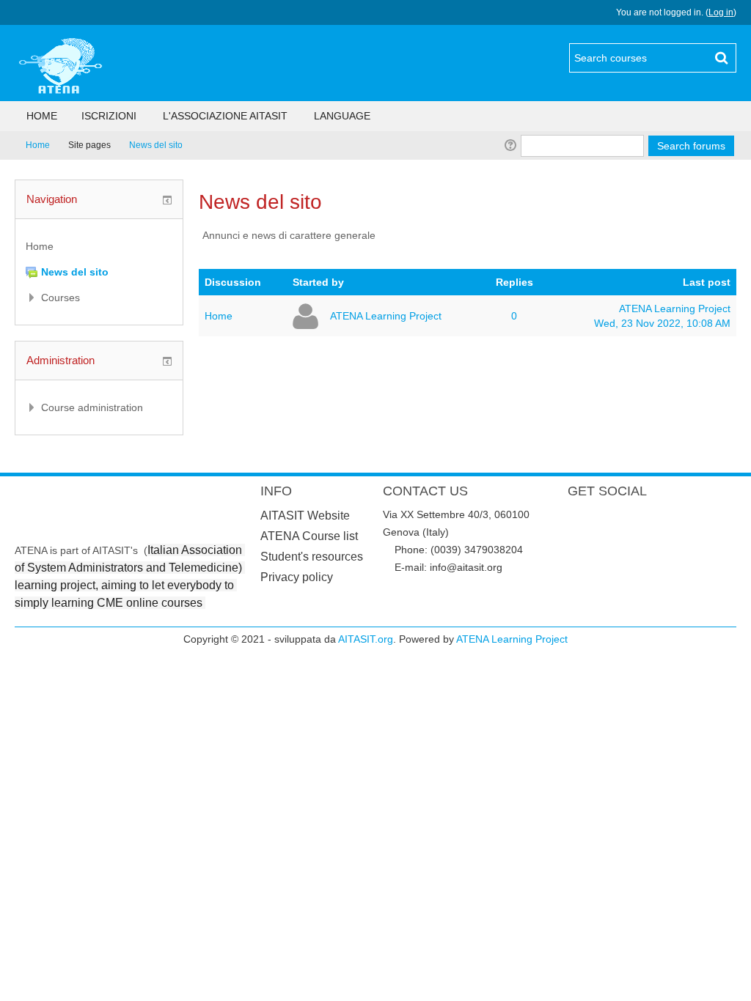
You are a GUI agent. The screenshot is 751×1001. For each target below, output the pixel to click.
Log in (720, 12)
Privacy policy (296, 577)
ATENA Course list (309, 536)
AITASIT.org (365, 639)
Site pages (89, 145)
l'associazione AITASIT (225, 116)
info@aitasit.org (466, 567)
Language (342, 116)
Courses (60, 297)
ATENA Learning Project (386, 316)
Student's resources (311, 556)
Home (41, 116)
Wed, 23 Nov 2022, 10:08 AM (662, 323)
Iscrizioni (108, 116)
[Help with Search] (509, 145)
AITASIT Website (305, 515)
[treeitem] (99, 246)
